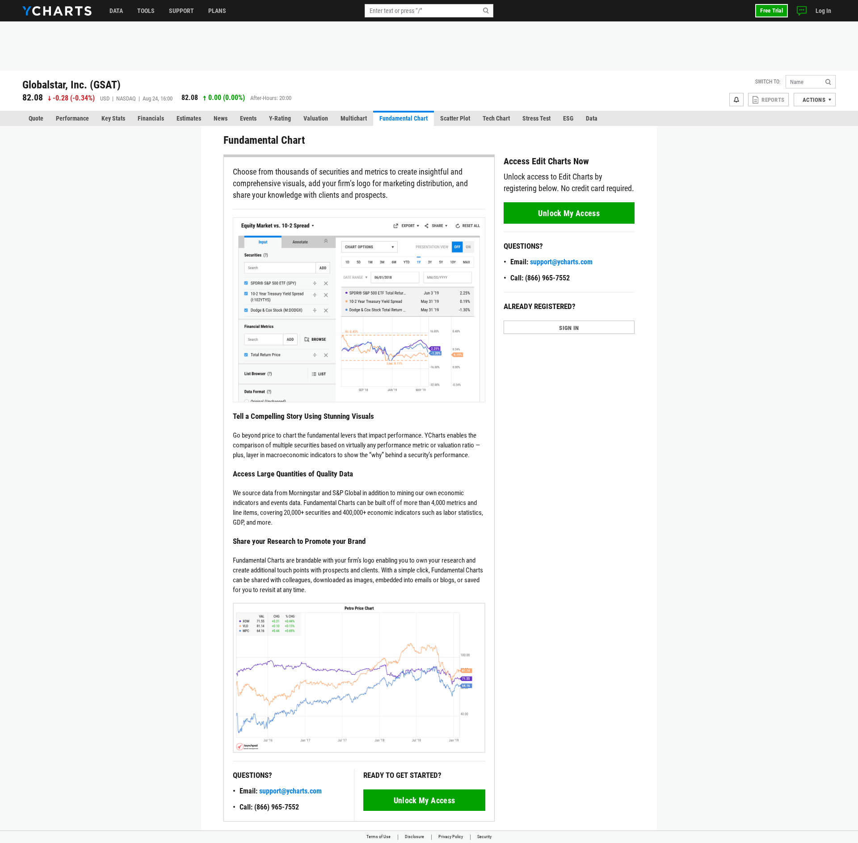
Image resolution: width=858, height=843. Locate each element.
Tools (146, 10)
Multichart (354, 118)
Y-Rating (280, 118)
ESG (568, 118)
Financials (151, 118)
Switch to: (768, 82)
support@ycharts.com (290, 791)
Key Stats (113, 118)
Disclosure (414, 836)
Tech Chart (496, 118)
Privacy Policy (450, 836)
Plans (217, 10)
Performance (72, 118)
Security (484, 836)
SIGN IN (569, 328)
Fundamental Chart (403, 118)
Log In (823, 10)
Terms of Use (378, 836)
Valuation (315, 118)
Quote (36, 118)
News (220, 118)
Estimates (189, 118)
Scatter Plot (455, 118)
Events (248, 118)
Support (181, 10)
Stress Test (536, 118)
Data (116, 10)
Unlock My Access (424, 800)
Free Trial (771, 10)
